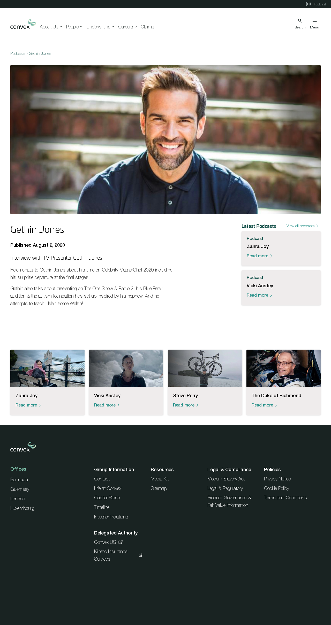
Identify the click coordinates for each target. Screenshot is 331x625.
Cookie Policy (276, 488)
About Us (49, 26)
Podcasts (17, 53)
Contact (102, 478)
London (17, 498)
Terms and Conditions (285, 497)
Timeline (101, 507)
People (72, 26)
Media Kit (160, 478)
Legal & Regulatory (225, 488)
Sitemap (159, 488)
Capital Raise (107, 497)
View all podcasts (300, 225)
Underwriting (98, 26)
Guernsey (19, 489)
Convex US (105, 542)
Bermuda (19, 479)
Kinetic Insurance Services (110, 555)
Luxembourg (22, 508)
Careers (125, 26)
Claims (147, 26)
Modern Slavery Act (226, 478)
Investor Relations (111, 516)
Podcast (319, 4)
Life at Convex (107, 488)
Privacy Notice (277, 478)
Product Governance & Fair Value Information (229, 501)
